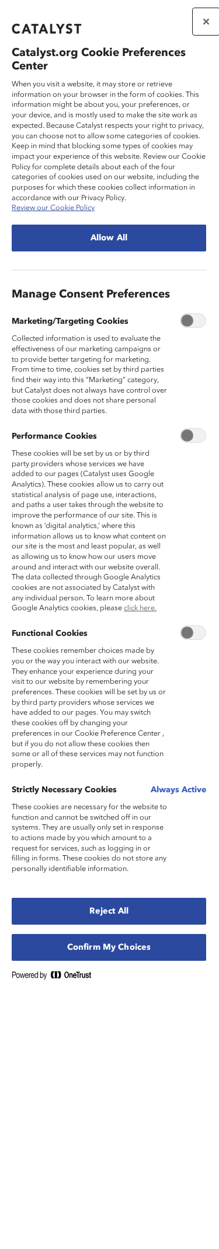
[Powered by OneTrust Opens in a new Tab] (56, 977)
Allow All (109, 238)
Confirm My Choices (109, 947)
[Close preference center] (206, 21)
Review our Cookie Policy (53, 208)
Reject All (108, 911)
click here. (140, 608)
